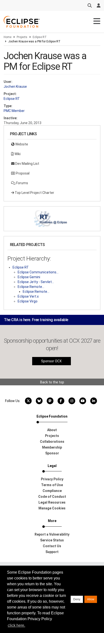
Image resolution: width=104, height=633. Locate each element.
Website (21, 144)
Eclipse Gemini (29, 277)
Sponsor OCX (51, 361)
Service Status (52, 540)
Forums (21, 183)
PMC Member (14, 111)
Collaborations (52, 441)
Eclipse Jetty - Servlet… (36, 282)
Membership (52, 447)
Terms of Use (52, 485)
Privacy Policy (52, 479)
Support (52, 552)
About (52, 430)
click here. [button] (16, 625)
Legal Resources (52, 502)
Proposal (22, 173)
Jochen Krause (15, 86)
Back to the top (52, 382)
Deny (76, 599)
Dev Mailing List (27, 164)
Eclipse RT (40, 37)
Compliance (52, 491)
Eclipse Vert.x (28, 296)
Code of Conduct (52, 496)
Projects (22, 37)
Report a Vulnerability (52, 534)
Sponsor (52, 453)
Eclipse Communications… (38, 272)
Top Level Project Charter (34, 193)
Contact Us (52, 546)
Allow (90, 599)
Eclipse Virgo (27, 301)
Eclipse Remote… (31, 287)
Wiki (17, 154)
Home (7, 37)
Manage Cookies (52, 508)
